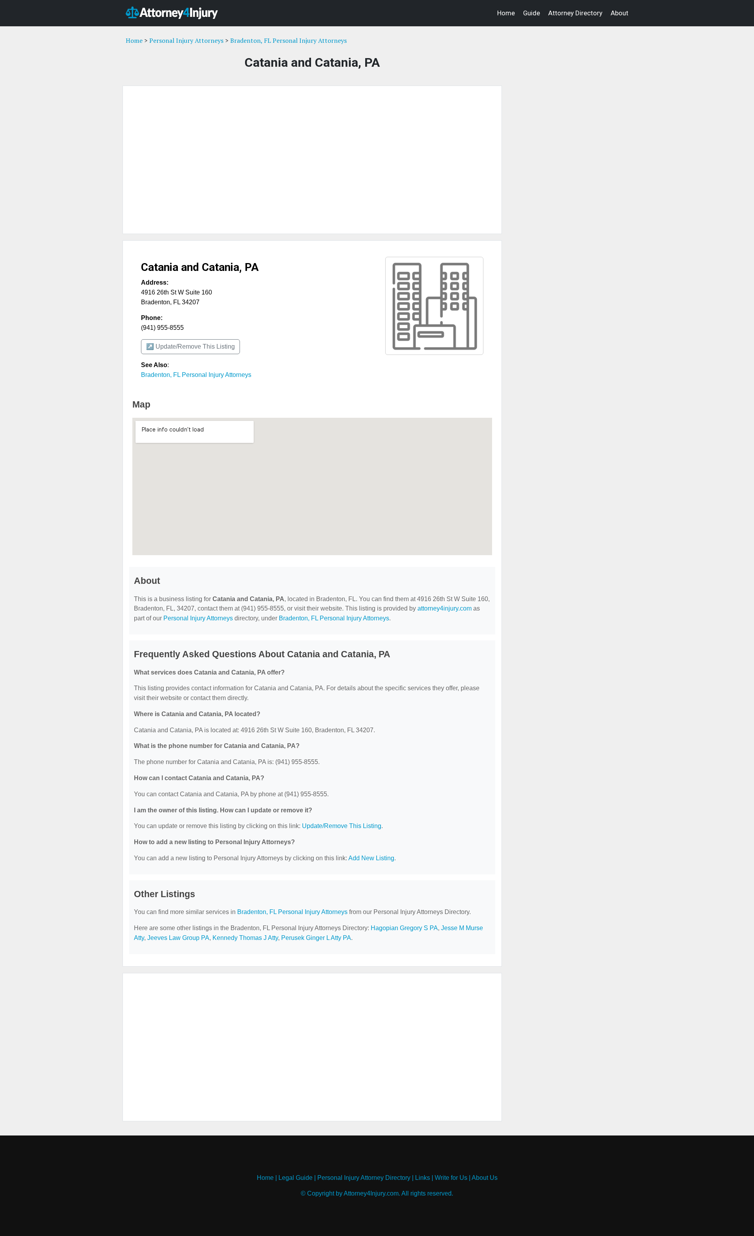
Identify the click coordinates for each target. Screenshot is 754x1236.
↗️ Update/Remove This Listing (190, 346)
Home (506, 13)
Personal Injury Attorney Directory (363, 1177)
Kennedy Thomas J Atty (245, 937)
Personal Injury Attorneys (186, 40)
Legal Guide (295, 1177)
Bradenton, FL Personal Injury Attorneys (288, 40)
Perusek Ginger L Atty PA (316, 937)
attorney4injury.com (444, 608)
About (619, 13)
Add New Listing (371, 858)
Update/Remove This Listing (341, 826)
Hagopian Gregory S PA (404, 928)
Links (422, 1177)
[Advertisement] (312, 160)
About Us (485, 1177)
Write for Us (451, 1177)
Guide (531, 13)
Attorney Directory (575, 13)
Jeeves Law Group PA (178, 937)
